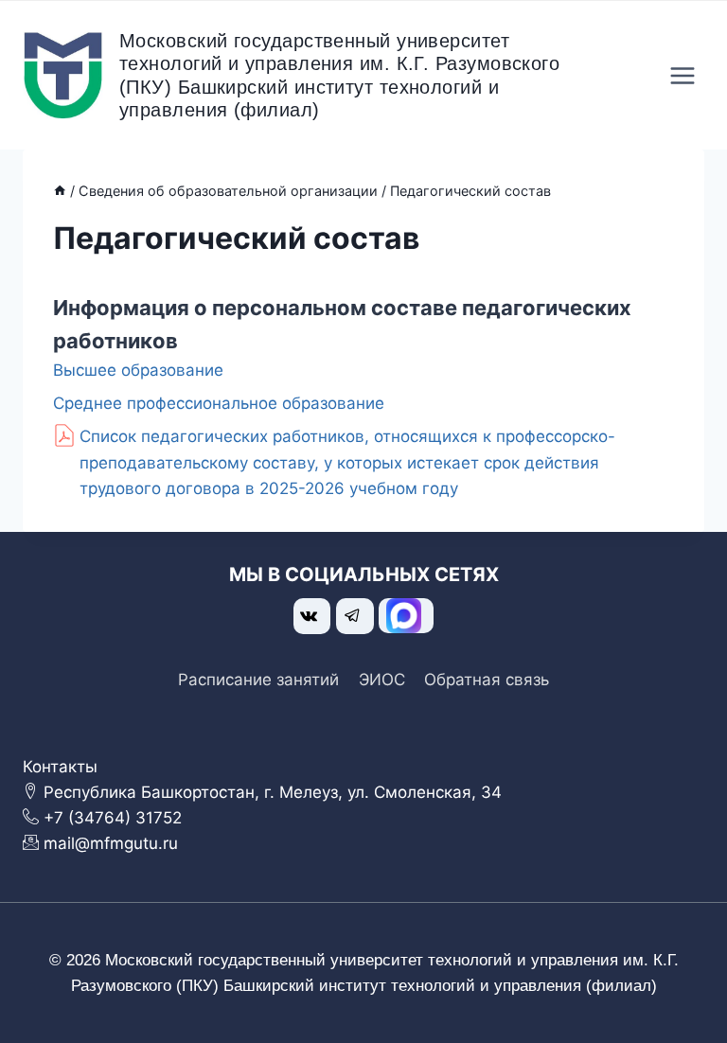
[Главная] (59, 191)
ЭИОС (382, 679)
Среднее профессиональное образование (218, 403)
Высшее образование (138, 370)
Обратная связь (486, 679)
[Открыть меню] (682, 75)
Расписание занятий (258, 679)
